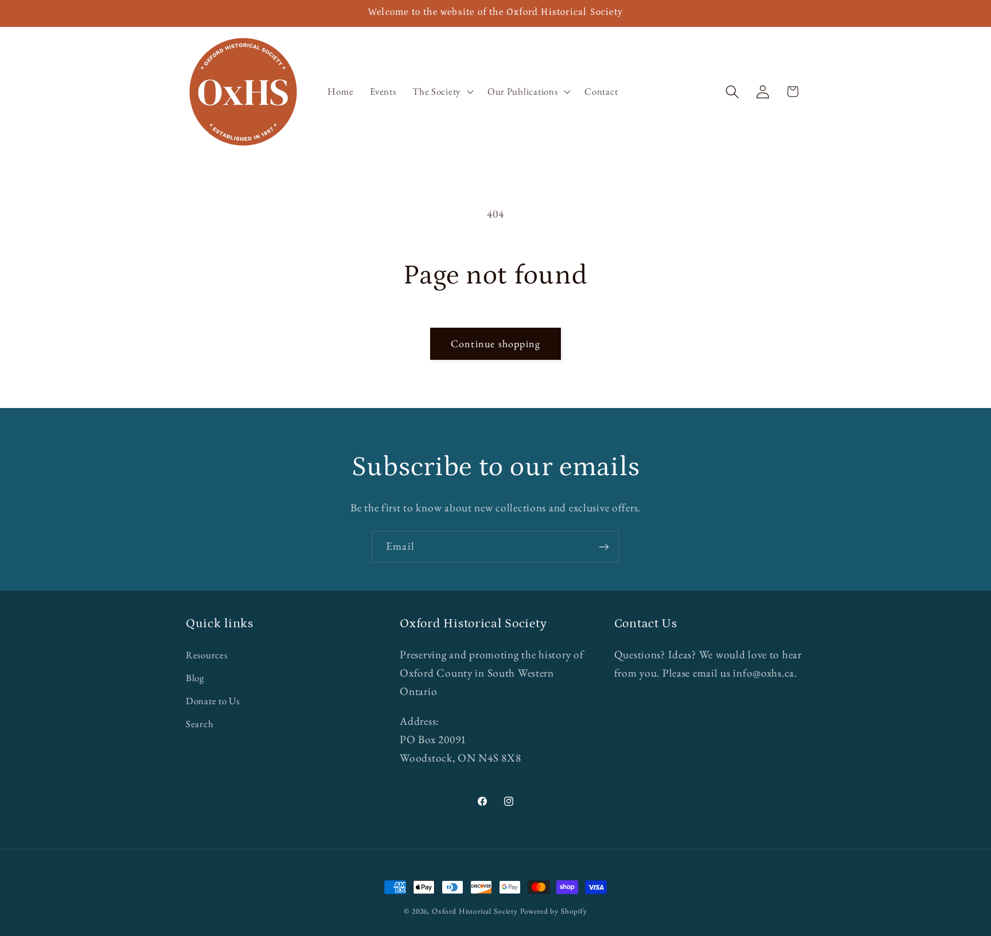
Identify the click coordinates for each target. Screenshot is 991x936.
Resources (206, 655)
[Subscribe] (603, 547)
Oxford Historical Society (475, 911)
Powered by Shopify (553, 911)
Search (199, 724)
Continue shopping (495, 343)
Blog (195, 678)
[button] (441, 91)
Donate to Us (213, 701)
